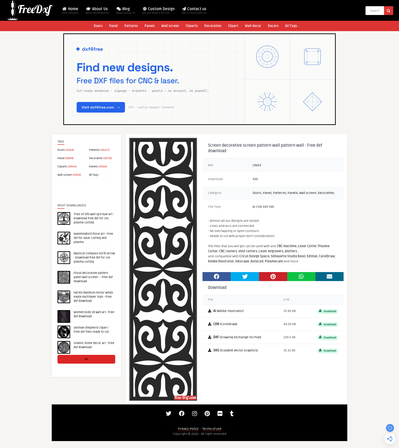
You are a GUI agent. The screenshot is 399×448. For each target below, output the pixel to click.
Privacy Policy (188, 429)
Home (70, 11)
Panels (150, 26)
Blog (125, 11)
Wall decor (253, 26)
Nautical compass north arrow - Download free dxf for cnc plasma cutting (94, 258)
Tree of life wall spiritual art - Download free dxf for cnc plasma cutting (94, 218)
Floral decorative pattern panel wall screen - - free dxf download (93, 277)
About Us (97, 11)
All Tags (94, 175)
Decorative (212, 26)
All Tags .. (292, 26)
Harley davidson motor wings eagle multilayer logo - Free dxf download (93, 297)
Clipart (233, 26)
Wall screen (170, 26)
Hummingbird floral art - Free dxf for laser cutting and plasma (93, 238)
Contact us (194, 11)
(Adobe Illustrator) (228, 311)
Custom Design (158, 11)
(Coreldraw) (225, 324)
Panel (113, 26)
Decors (273, 26)
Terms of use (211, 429)
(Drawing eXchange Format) (237, 337)
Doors (98, 26)
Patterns (131, 26)
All (86, 359)
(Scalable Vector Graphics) (235, 350)
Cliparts (192, 26)
